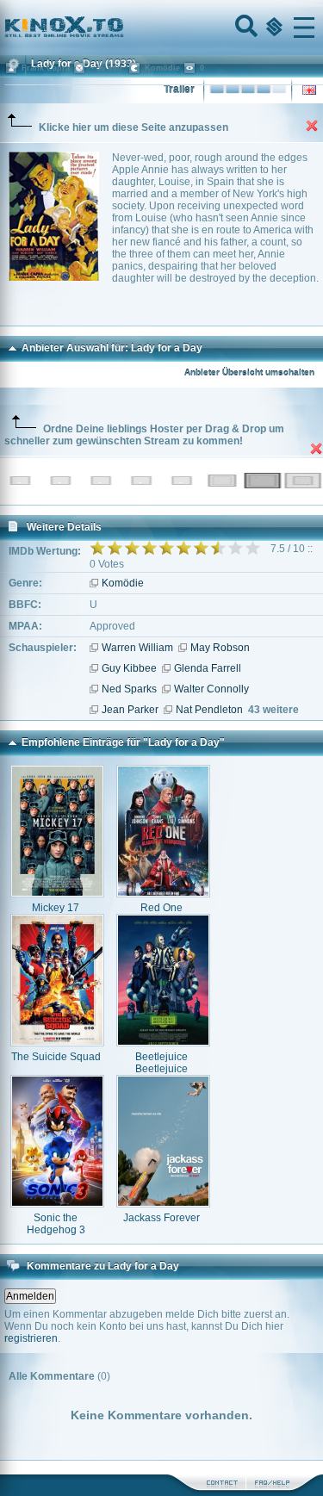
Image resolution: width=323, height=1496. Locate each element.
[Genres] (272, 27)
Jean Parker (130, 710)
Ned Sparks (129, 689)
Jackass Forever (161, 1218)
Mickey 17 (55, 908)
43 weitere (273, 710)
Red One (161, 908)
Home (122, 27)
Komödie (123, 583)
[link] (161, 27)
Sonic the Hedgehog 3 (56, 1224)
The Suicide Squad (56, 1057)
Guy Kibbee (129, 668)
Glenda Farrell (207, 668)
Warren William (137, 648)
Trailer (179, 90)
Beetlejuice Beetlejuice (161, 1063)
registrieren (31, 1338)
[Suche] (245, 27)
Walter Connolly (211, 689)
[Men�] (304, 27)
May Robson (220, 648)
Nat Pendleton (209, 710)
